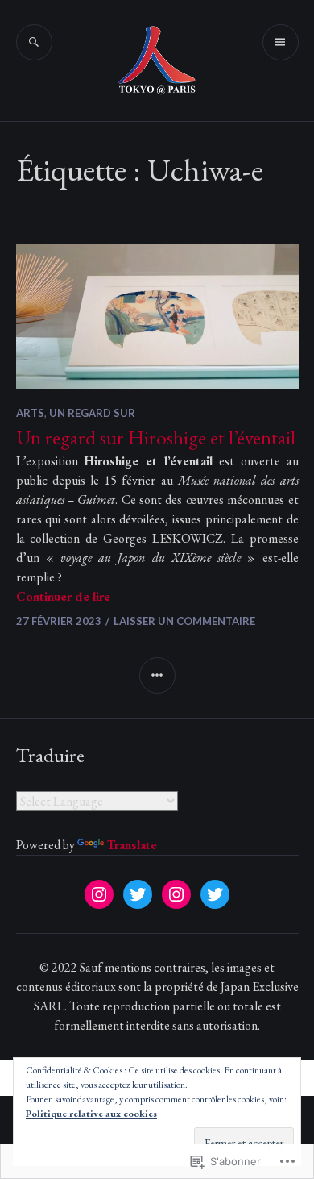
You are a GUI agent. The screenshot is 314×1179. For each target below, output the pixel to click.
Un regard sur (92, 412)
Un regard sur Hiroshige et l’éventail (155, 437)
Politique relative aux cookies (91, 1113)
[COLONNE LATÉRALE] (157, 675)
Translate (132, 844)
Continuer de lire (63, 596)
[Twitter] (137, 894)
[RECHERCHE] (34, 42)
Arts (30, 412)
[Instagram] (99, 894)
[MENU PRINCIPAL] (280, 42)
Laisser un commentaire (184, 620)
